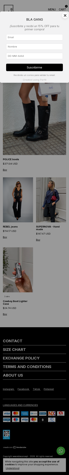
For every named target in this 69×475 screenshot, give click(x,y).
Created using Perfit (34, 79)
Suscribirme (34, 67)
